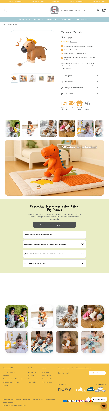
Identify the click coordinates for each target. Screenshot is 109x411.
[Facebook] (59, 389)
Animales (45, 372)
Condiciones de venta (37, 399)
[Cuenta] (98, 10)
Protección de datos (8, 399)
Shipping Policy (26, 399)
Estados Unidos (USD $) (70, 10)
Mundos (38, 19)
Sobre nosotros (9, 372)
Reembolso (18, 399)
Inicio (4, 24)
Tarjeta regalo (67, 19)
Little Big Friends (21, 405)
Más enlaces (82, 19)
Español (87, 10)
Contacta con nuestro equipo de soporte (54, 225)
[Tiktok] (70, 389)
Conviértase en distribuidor (13, 379)
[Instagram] (63, 389)
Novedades (52, 19)
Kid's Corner (46, 376)
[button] (14, 79)
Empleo (6, 376)
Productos (24, 19)
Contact (6, 385)
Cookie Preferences (8, 402)
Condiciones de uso (50, 399)
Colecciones (32, 379)
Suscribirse (97, 373)
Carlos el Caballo (12, 24)
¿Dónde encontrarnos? (11, 382)
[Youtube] (66, 389)
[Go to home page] (54, 10)
